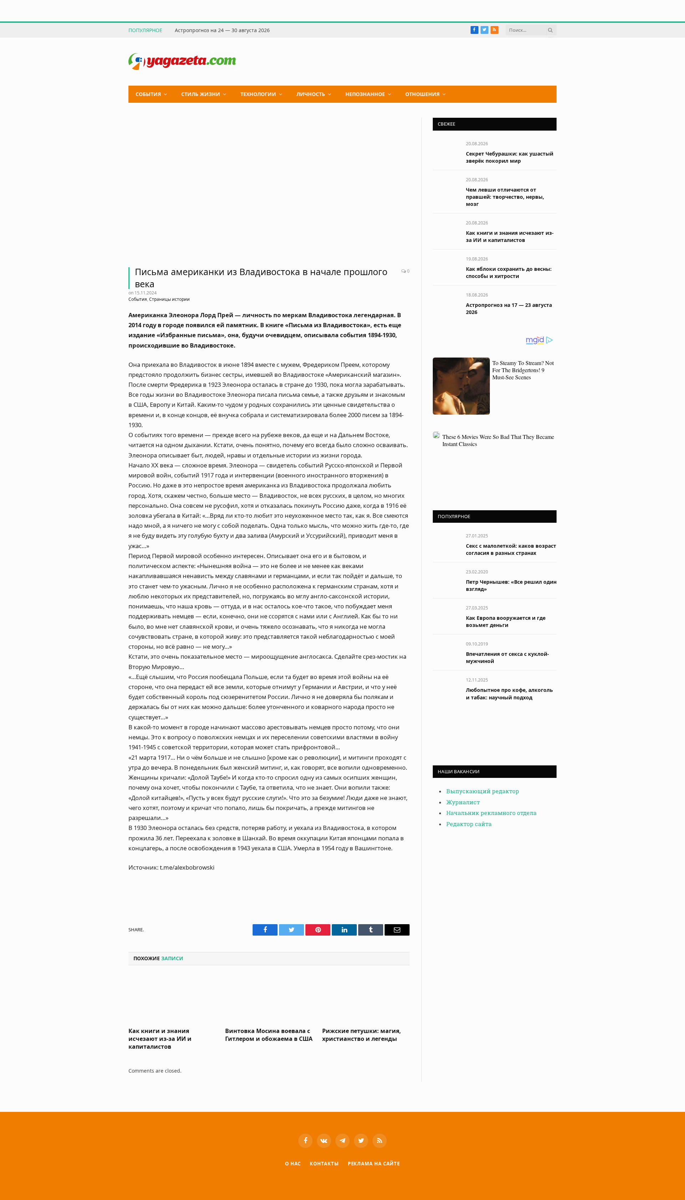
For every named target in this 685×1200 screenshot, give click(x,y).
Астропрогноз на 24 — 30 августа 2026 (222, 30)
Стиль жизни (200, 94)
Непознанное (365, 94)
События (148, 94)
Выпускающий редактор (482, 791)
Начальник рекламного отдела (491, 813)
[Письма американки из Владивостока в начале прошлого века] (269, 188)
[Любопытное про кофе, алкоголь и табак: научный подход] (446, 687)
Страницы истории (169, 299)
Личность (310, 94)
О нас (293, 1163)
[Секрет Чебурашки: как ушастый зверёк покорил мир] (446, 151)
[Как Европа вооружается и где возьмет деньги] (446, 615)
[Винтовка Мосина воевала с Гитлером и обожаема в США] (269, 998)
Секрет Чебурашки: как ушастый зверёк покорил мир (509, 157)
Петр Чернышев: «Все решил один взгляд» (511, 585)
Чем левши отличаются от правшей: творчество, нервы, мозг (505, 196)
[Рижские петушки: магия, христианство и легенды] (366, 998)
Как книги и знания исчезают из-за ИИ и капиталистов (160, 1038)
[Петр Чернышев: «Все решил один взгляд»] (446, 579)
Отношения (422, 94)
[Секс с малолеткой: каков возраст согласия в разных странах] (446, 543)
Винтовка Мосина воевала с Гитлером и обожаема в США (269, 1035)
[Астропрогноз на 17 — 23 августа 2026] (446, 302)
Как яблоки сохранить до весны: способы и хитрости (509, 272)
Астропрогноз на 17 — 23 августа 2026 (509, 308)
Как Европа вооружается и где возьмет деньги (506, 621)
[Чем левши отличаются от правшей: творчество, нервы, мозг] (446, 187)
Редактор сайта (469, 824)
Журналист (463, 802)
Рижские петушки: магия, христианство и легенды (361, 1035)
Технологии (258, 94)
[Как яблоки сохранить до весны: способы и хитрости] (446, 266)
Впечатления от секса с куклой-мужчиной (507, 657)
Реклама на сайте (374, 1163)
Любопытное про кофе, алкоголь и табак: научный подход (509, 693)
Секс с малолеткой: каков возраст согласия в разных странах (511, 549)
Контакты (324, 1163)
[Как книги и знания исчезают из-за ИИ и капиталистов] (172, 998)
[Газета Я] (182, 62)
